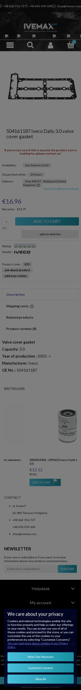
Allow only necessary (40, 656)
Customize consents (40, 668)
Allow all (40, 679)
